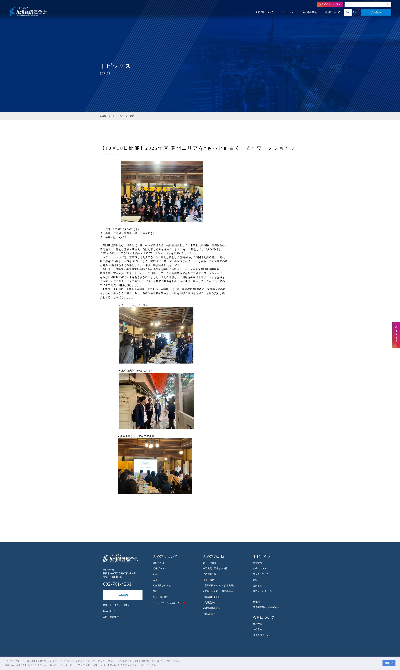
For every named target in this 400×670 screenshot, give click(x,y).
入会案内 (376, 12)
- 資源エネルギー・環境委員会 (218, 591)
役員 (155, 580)
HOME (103, 116)
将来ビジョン (159, 568)
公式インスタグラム (330, 4)
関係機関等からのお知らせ (266, 607)
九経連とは (158, 563)
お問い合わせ (110, 616)
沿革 (155, 574)
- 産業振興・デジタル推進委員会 (219, 585)
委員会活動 (208, 580)
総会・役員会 (209, 563)
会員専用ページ (260, 635)
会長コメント (259, 568)
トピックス (287, 12)
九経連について (264, 12)
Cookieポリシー (110, 611)
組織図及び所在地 (162, 585)
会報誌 (256, 601)
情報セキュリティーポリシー (117, 605)
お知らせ (257, 585)
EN (354, 12)
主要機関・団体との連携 (215, 568)
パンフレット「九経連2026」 (167, 603)
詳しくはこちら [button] (150, 665)
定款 (155, 591)
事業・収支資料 (160, 597)
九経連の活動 (309, 12)
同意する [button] (389, 663)
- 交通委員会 (209, 602)
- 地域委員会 (209, 614)
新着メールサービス (263, 591)
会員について (332, 12)
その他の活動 (209, 574)
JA (347, 12)
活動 (255, 580)
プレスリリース (260, 574)
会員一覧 (257, 623)
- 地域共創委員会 (211, 597)
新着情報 (257, 563)
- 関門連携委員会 (211, 608)
